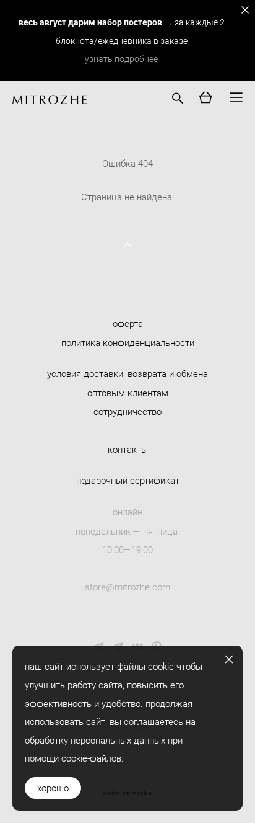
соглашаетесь (153, 721)
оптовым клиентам (127, 392)
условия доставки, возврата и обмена (127, 373)
